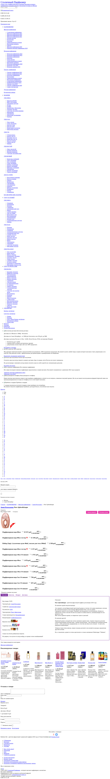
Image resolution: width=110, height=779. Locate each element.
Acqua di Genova (92, 478)
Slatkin (65, 478)
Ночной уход (10, 219)
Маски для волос (11, 277)
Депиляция (10, 243)
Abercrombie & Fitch (56, 478)
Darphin (82, 478)
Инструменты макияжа (13, 177)
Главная (3, 504)
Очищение (10, 203)
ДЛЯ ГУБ (6, 132)
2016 (11, 609)
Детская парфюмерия (10, 89)
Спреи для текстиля (12, 87)
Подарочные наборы (9, 92)
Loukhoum (26, 661)
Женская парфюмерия (10, 29)
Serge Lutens (33, 478)
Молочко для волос (12, 302)
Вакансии (6, 753)
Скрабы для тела (11, 234)
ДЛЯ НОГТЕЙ (8, 146)
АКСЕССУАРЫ (8, 174)
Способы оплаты (8, 743)
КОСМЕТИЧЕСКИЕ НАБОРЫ (12, 194)
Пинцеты (9, 186)
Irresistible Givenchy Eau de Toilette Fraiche (6, 662)
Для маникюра (11, 184)
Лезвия (9, 316)
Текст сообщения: (5, 693)
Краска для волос (12, 279)
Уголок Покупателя (9, 328)
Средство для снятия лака (14, 153)
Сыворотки (10, 207)
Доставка (6, 325)
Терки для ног (11, 259)
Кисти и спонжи (11, 179)
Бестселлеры (10, 76)
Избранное (7, 326)
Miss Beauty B (38, 662)
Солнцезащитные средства (14, 220)
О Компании (7, 740)
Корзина (3, 701)
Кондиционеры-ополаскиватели (11, 275)
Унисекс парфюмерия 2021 (14, 74)
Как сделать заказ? (9, 749)
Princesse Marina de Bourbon (25, 478)
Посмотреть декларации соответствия (14, 356)
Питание (9, 206)
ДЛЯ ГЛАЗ (7, 119)
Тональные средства (12, 103)
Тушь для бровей (11, 163)
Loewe (37, 478)
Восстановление (11, 216)
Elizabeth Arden (17, 478)
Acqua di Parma (104, 478)
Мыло (8, 240)
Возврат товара (8, 759)
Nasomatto (62, 478)
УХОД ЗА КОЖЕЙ (9, 197)
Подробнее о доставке (10, 347)
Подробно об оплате (9, 365)
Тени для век (10, 122)
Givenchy (50, 478)
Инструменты (11, 293)
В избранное (15, 511)
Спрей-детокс (11, 299)
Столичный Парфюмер (13, 770)
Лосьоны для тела (12, 237)
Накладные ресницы (12, 129)
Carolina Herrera (8, 478)
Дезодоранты (10, 242)
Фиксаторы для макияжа (14, 115)
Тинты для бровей (12, 172)
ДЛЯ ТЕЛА (7, 224)
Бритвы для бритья (9, 311)
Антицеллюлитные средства (15, 231)
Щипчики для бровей (13, 167)
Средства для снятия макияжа (15, 111)
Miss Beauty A (49, 662)
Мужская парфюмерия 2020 (14, 64)
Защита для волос (12, 286)
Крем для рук (10, 253)
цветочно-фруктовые (15, 606)
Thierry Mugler (45, 478)
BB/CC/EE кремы (12, 102)
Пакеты (9, 45)
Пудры (9, 105)
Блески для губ (11, 136)
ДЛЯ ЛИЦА (7, 98)
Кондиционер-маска (12, 301)
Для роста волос (11, 282)
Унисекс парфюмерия (10, 69)
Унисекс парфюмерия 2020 (14, 85)
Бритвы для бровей (12, 170)
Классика (9, 41)
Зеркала (9, 180)
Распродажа (10, 39)
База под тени (11, 126)
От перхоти (10, 285)
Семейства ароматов (9, 755)
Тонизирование (11, 217)
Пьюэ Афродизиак (16, 612)
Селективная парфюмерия (14, 32)
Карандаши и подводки (13, 128)
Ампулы (9, 305)
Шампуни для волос (12, 273)
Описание (4, 595)
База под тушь (11, 125)
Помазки (9, 318)
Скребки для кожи (12, 260)
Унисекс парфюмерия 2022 (14, 72)
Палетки (9, 116)
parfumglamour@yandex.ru (19, 774)
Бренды (3, 389)
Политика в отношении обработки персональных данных (20, 763)
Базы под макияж (12, 100)
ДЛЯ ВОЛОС (7, 269)
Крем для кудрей (11, 306)
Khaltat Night (81, 662)
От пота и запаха (11, 262)
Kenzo (2, 478)
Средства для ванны (12, 245)
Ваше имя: (3, 695)
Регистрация (15, 728)
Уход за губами (11, 213)
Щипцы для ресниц (12, 187)
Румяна (9, 106)
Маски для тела (11, 239)
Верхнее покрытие (12, 152)
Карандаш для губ (12, 139)
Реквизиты (7, 744)
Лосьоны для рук (11, 257)
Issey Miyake (41, 478)
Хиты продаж (11, 59)
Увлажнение (10, 204)
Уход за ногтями (11, 252)
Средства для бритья (9, 313)
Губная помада (11, 135)
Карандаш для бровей (13, 159)
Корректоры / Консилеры (14, 108)
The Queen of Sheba (72, 662)
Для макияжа (10, 183)
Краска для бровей (12, 166)
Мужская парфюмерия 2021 (14, 55)
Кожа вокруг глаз (12, 214)
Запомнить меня (7, 725)
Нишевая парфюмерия (13, 56)
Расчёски (9, 295)
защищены (9, 771)
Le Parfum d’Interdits (73, 478)
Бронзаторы (10, 112)
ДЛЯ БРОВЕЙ (8, 156)
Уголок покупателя (9, 757)
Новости (6, 323)
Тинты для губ (11, 142)
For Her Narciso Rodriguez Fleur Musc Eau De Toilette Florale (59, 664)
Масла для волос (11, 298)
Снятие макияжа (11, 211)
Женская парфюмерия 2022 (14, 35)
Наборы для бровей (12, 164)
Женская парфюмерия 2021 (14, 36)
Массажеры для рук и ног (14, 265)
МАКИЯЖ (7, 95)
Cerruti (4, 478)
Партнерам (7, 750)
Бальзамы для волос (12, 272)
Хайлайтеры (10, 113)
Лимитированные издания (14, 42)
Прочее (9, 190)
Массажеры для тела (12, 246)
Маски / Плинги (11, 254)
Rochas (68, 478)
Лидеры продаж (11, 38)
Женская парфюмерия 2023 (14, 33)
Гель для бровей (11, 162)
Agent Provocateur (37, 504)
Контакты (6, 742)
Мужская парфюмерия (10, 51)
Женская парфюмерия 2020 (14, 47)
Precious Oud (91, 662)
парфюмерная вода (16, 617)
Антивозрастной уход (13, 209)
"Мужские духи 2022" (10, 374)
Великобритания (20, 615)
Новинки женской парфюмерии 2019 (17, 48)
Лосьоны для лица (12, 109)
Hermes (13, 478)
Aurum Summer (102, 662)
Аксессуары (10, 322)
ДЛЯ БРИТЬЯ (8, 308)
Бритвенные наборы (12, 320)
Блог (5, 752)
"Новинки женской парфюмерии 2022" (14, 372)
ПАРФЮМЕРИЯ (8, 27)
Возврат (18, 595)
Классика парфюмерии (13, 75)
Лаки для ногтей (11, 149)
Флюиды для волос (12, 304)
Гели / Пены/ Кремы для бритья (15, 319)
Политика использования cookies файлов (15, 762)
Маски (9, 210)
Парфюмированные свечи (14, 82)
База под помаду (11, 140)
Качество (11, 595)
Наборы (9, 143)
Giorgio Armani (98, 478)
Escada (79, 478)
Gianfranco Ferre (86, 478)
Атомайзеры (10, 192)
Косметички (10, 182)
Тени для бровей (11, 160)
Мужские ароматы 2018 (13, 67)
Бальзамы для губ (12, 137)
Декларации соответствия (11, 760)
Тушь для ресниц (11, 123)
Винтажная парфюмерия (14, 79)
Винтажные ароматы (13, 44)
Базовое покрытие (12, 150)
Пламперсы (10, 189)
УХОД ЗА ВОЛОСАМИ (10, 266)
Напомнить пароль (6, 728)
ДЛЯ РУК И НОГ (9, 249)
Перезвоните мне (5, 24)
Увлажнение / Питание (13, 256)
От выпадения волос (12, 283)
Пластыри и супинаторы (14, 263)
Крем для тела (11, 236)
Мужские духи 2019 (12, 65)
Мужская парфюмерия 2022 (14, 54)
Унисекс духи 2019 (12, 84)
